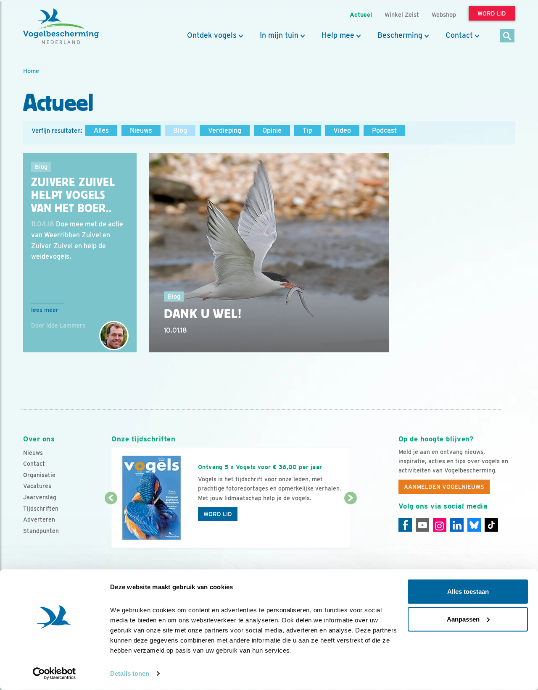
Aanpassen (463, 618)
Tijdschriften (40, 508)
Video (342, 130)
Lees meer (44, 310)
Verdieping (224, 130)
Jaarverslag (39, 497)
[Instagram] (439, 525)
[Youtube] (422, 525)
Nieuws (141, 130)
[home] (61, 26)
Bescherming (399, 35)
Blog (180, 130)
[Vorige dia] (111, 523)
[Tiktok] (491, 525)
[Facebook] (405, 525)
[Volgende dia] (350, 523)
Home (31, 70)
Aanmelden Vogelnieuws (444, 486)
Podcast (384, 130)
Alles (101, 130)
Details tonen (129, 673)
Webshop (444, 14)
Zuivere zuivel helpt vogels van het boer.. (73, 195)
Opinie (272, 130)
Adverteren (39, 519)
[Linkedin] (457, 525)
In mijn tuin (279, 35)
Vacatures (37, 486)
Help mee (338, 35)
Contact (459, 35)
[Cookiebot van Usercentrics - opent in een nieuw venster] (54, 673)
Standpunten (41, 530)
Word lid (217, 514)
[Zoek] (507, 36)
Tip (307, 130)
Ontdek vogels (212, 35)
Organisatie (39, 475)
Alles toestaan (468, 591)
